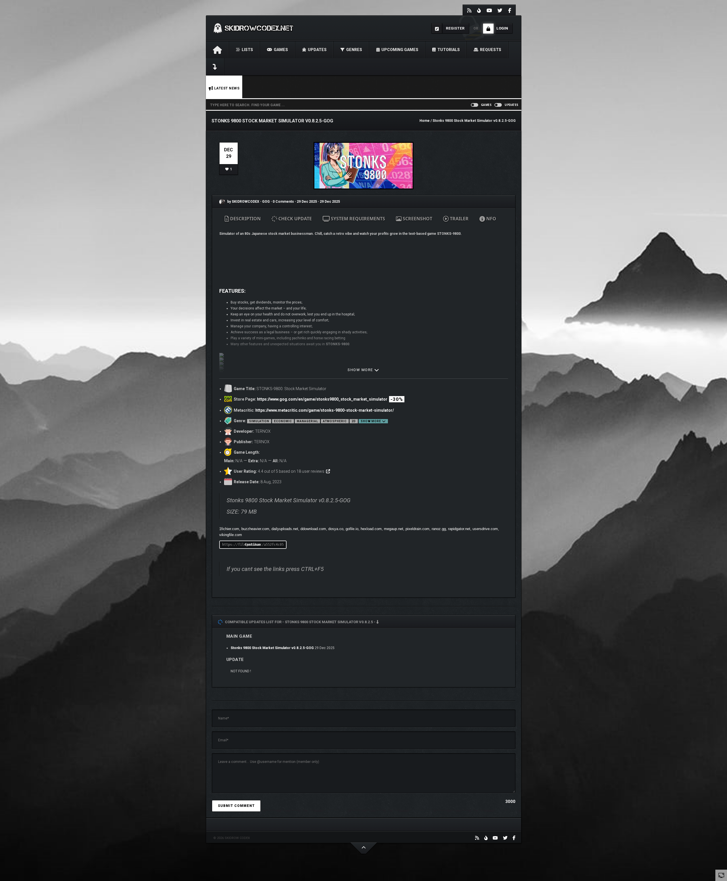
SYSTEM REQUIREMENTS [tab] (357, 218)
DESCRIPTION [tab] (245, 218)
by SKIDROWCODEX (242, 202)
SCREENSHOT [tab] (417, 218)
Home (424, 121)
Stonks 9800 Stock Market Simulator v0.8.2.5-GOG (272, 648)
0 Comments (283, 202)
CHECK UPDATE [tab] (294, 218)
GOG (266, 202)
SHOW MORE (361, 370)
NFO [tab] (490, 218)
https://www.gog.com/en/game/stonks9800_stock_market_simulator (322, 399)
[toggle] (721, 875)
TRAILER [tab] (459, 218)
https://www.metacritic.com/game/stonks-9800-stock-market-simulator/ (324, 410)
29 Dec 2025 (307, 202)
